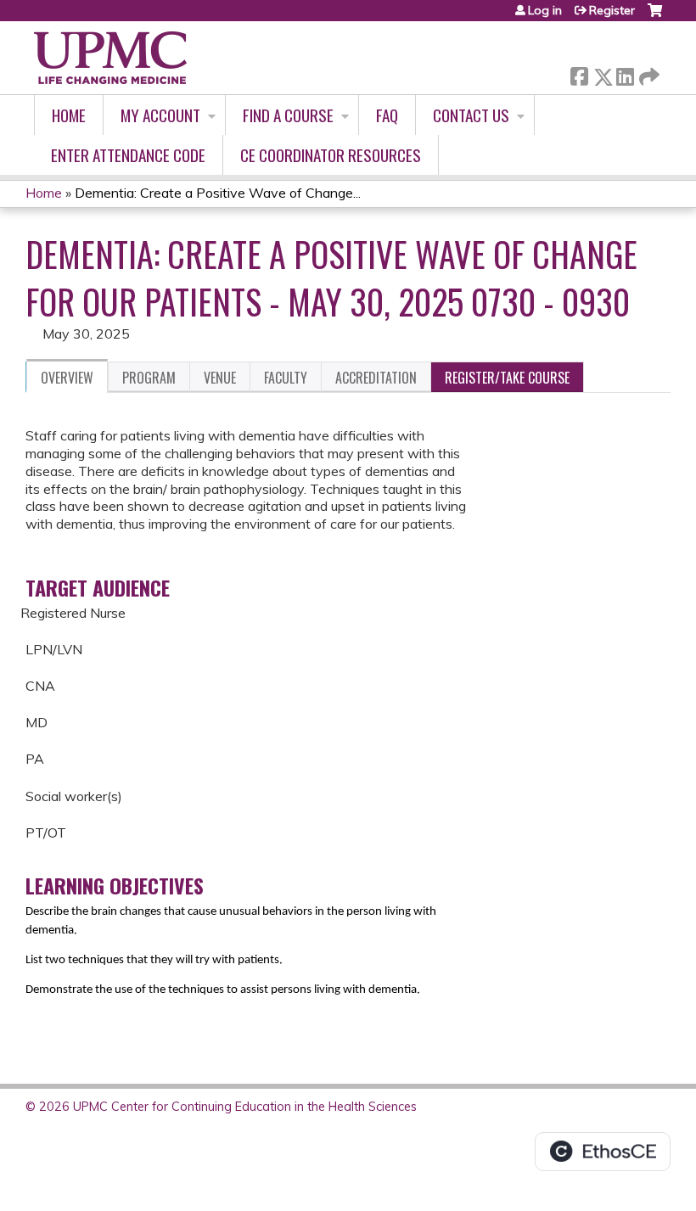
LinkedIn (624, 73)
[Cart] (655, 16)
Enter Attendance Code (128, 155)
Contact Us (471, 115)
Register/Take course (507, 377)
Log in (545, 10)
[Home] (110, 57)
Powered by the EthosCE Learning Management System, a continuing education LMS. (603, 1151)
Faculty (285, 377)
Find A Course (288, 115)
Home (69, 115)
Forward (647, 72)
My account (160, 115)
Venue (220, 377)
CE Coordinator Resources (330, 155)
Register (612, 10)
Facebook (578, 73)
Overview (67, 377)
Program (149, 377)
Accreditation (376, 377)
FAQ (387, 115)
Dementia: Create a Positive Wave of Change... (218, 192)
